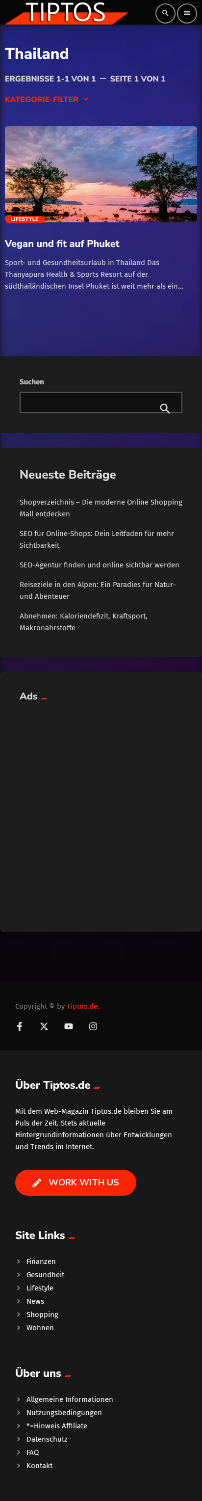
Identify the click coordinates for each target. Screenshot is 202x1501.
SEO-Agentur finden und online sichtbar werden (99, 565)
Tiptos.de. (83, 1006)
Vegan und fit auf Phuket (62, 243)
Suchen (32, 381)
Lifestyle (25, 219)
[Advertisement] (101, 811)
